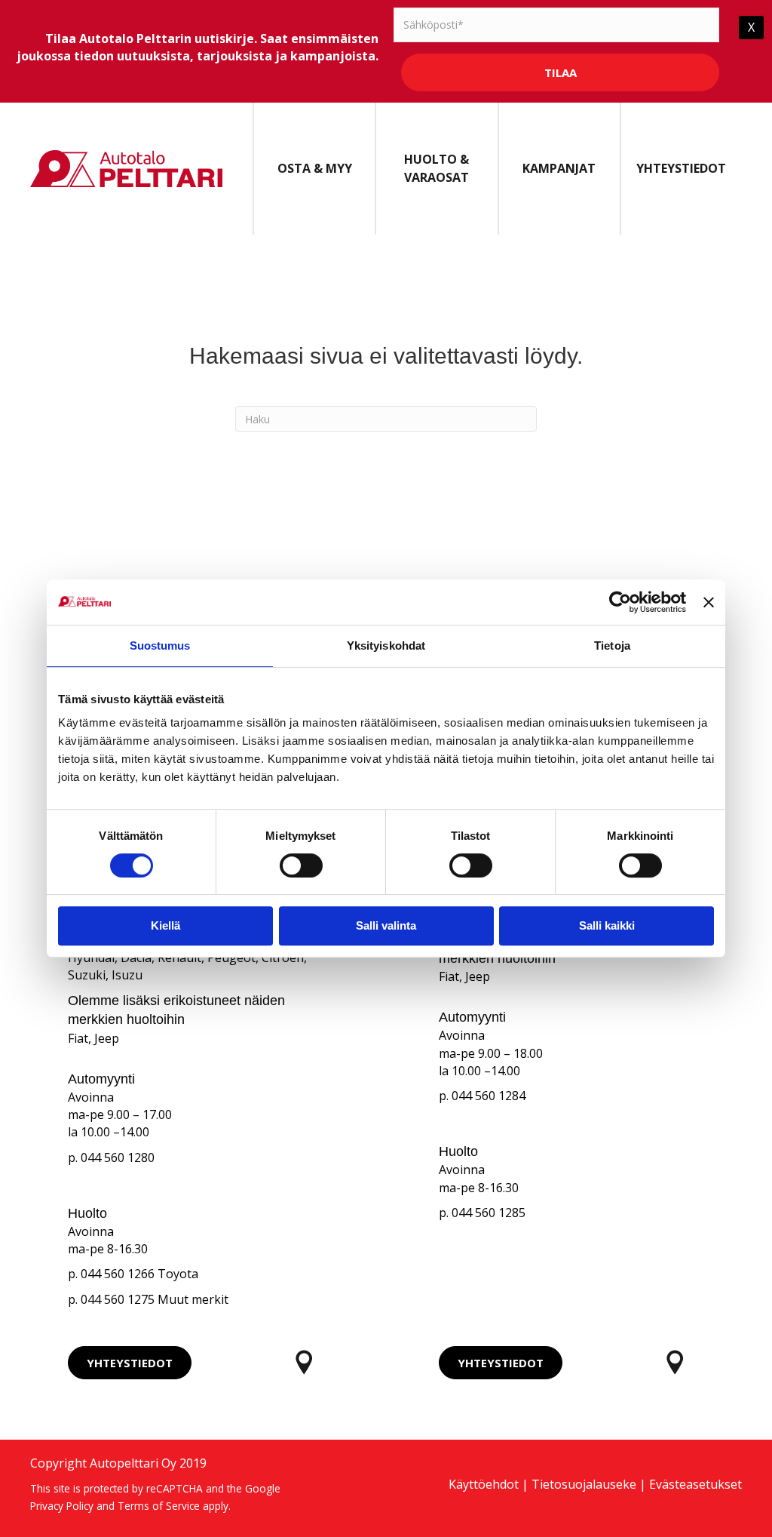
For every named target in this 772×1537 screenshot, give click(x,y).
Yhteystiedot (681, 168)
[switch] (301, 865)
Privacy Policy (61, 1506)
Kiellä (165, 925)
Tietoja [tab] (612, 645)
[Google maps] (303, 1362)
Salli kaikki (607, 925)
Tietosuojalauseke (584, 1484)
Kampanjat (559, 168)
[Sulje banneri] (708, 602)
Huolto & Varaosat (436, 168)
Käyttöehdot (484, 1484)
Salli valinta (386, 925)
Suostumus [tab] (160, 645)
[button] (129, 1362)
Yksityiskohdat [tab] (386, 645)
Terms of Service (159, 1506)
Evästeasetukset (695, 1484)
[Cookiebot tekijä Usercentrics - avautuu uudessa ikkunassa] (620, 602)
